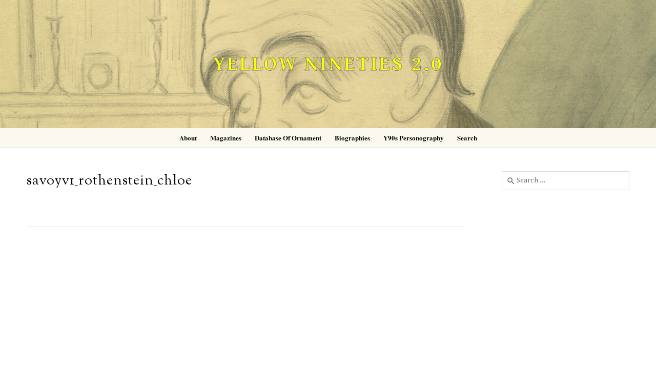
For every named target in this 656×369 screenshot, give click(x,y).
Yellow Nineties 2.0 (328, 64)
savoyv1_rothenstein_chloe (109, 181)
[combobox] (565, 180)
